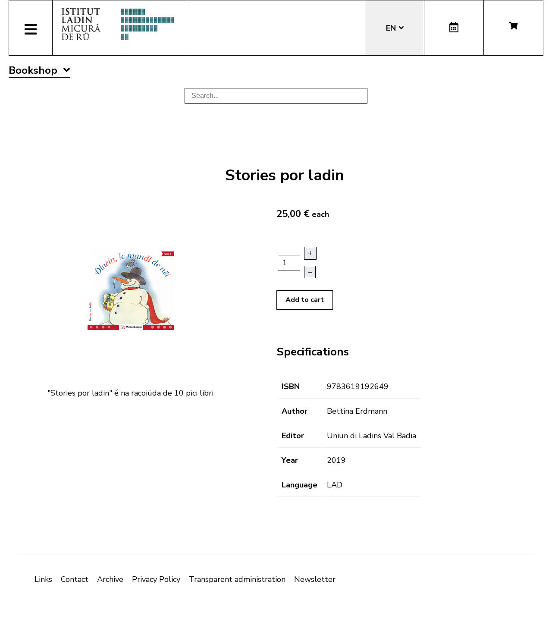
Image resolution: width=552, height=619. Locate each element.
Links (43, 579)
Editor (293, 435)
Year (290, 460)
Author (294, 411)
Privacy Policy (156, 579)
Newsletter (315, 579)
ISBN (291, 386)
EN (392, 28)
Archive (110, 579)
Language (299, 485)
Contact (74, 579)
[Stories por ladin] (131, 288)
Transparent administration (237, 579)
